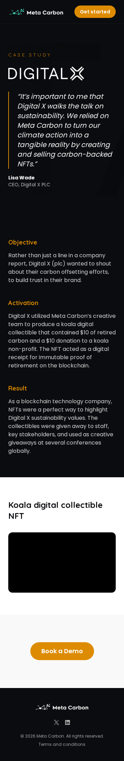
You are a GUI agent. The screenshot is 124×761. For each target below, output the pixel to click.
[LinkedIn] (67, 722)
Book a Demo (62, 651)
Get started (95, 11)
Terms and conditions (62, 744)
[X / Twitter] (56, 722)
